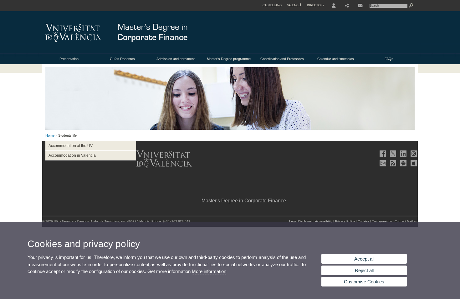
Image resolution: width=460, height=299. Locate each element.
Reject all (364, 270)
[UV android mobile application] (402, 163)
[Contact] (360, 5)
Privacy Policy (345, 221)
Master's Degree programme (229, 59)
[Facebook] (382, 153)
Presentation (69, 59)
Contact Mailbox (406, 221)
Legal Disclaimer (301, 221)
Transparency (382, 221)
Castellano (272, 5)
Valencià (294, 5)
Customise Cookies (364, 281)
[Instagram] (413, 153)
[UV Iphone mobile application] (413, 163)
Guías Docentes (122, 59)
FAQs (389, 59)
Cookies (363, 221)
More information (209, 271)
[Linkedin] (402, 153)
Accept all (364, 258)
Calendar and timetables (335, 59)
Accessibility (323, 221)
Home (49, 135)
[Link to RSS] (392, 163)
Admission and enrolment (175, 59)
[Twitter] (392, 153)
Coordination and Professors (282, 59)
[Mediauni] (382, 163)
